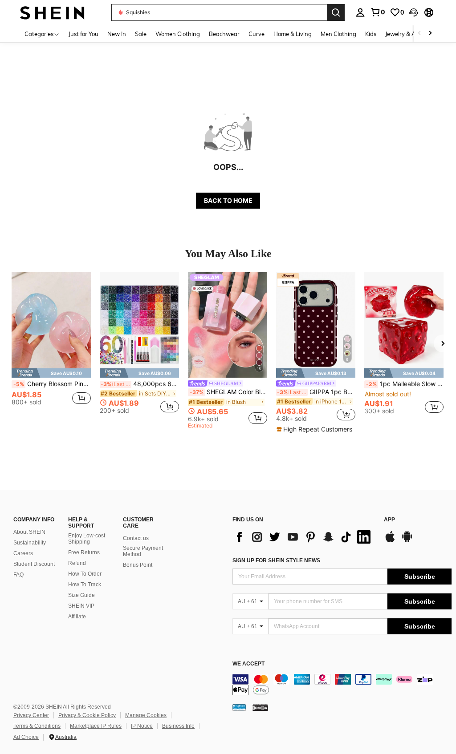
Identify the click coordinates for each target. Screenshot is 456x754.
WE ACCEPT (248, 664)
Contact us (136, 538)
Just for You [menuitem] (83, 33)
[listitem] (51, 346)
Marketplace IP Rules (96, 726)
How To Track (84, 584)
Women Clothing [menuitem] (177, 33)
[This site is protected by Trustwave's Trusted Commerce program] (239, 707)
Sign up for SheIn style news (276, 560)
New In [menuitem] (116, 33)
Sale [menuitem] (141, 33)
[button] (413, 12)
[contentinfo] (342, 684)
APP (389, 520)
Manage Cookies (146, 715)
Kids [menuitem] (370, 33)
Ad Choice (26, 737)
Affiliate (77, 616)
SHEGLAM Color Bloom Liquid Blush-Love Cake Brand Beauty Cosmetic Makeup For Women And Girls (228, 391)
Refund (77, 563)
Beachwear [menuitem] (224, 33)
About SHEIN (29, 532)
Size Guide (81, 595)
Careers (23, 553)
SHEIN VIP (81, 606)
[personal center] (360, 12)
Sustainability (29, 543)
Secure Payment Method (143, 551)
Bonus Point (137, 565)
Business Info (178, 726)
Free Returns (84, 552)
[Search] (336, 12)
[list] (303, 537)
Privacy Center (31, 715)
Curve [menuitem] (256, 33)
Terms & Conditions (37, 726)
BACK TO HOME (228, 200)
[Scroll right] (430, 33)
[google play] (407, 541)
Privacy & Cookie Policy (87, 715)
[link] (377, 12)
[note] (51, 373)
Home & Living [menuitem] (292, 33)
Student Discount (34, 564)
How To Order (85, 574)
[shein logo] (52, 12)
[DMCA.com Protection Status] (260, 707)
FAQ (18, 575)
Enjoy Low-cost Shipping (86, 538)
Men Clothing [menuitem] (338, 33)
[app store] (390, 541)
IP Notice (142, 726)
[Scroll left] (419, 33)
